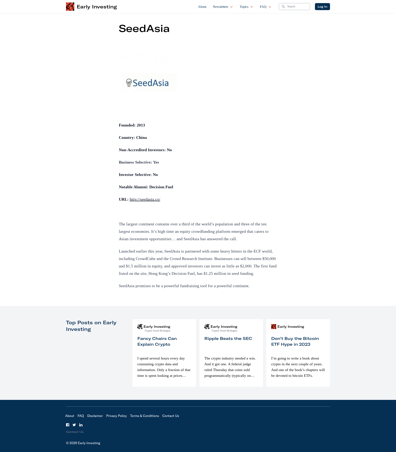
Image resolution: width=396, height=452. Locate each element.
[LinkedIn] (80, 424)
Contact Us (170, 416)
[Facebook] (67, 424)
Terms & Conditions (144, 416)
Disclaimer (95, 416)
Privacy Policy (116, 416)
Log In (322, 6)
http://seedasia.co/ (145, 199)
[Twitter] (74, 424)
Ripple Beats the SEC (228, 338)
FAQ (263, 6)
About (202, 6)
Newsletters (220, 6)
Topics (244, 6)
